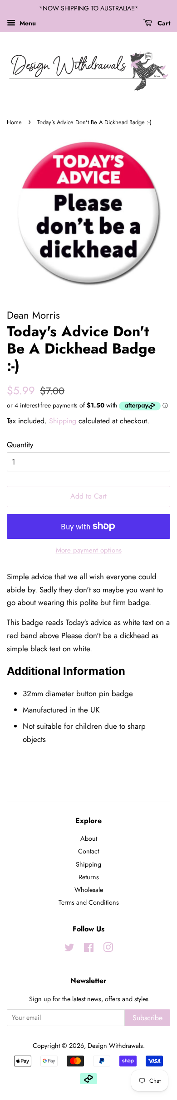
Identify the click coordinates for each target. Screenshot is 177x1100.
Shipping (62, 421)
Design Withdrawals (115, 1045)
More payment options (89, 550)
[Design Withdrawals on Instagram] (108, 949)
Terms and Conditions (89, 902)
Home (14, 122)
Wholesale (88, 889)
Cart (163, 23)
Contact (88, 851)
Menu (27, 23)
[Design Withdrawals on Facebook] (89, 949)
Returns (89, 877)
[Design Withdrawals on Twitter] (69, 949)
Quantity (20, 444)
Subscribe (147, 1018)
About (88, 838)
